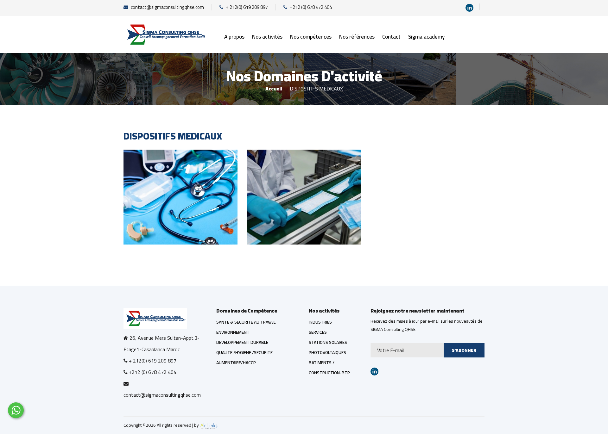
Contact (391, 37)
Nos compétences (311, 37)
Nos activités (267, 37)
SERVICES (318, 332)
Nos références (357, 37)
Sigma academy (426, 37)
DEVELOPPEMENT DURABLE (242, 342)
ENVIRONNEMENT (233, 332)
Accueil (273, 88)
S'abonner (464, 350)
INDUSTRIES (320, 322)
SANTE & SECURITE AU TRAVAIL (246, 322)
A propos (234, 37)
